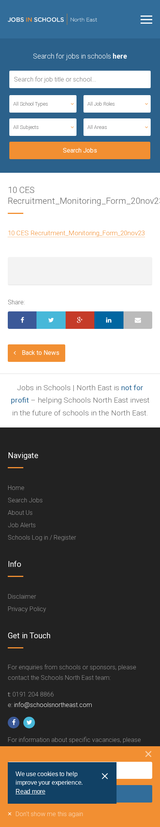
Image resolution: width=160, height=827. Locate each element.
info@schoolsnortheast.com (53, 705)
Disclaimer (22, 596)
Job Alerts (22, 525)
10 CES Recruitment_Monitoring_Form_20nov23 (76, 233)
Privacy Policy (27, 609)
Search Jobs (25, 500)
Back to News (40, 352)
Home (16, 488)
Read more (30, 791)
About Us (20, 512)
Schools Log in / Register (42, 537)
